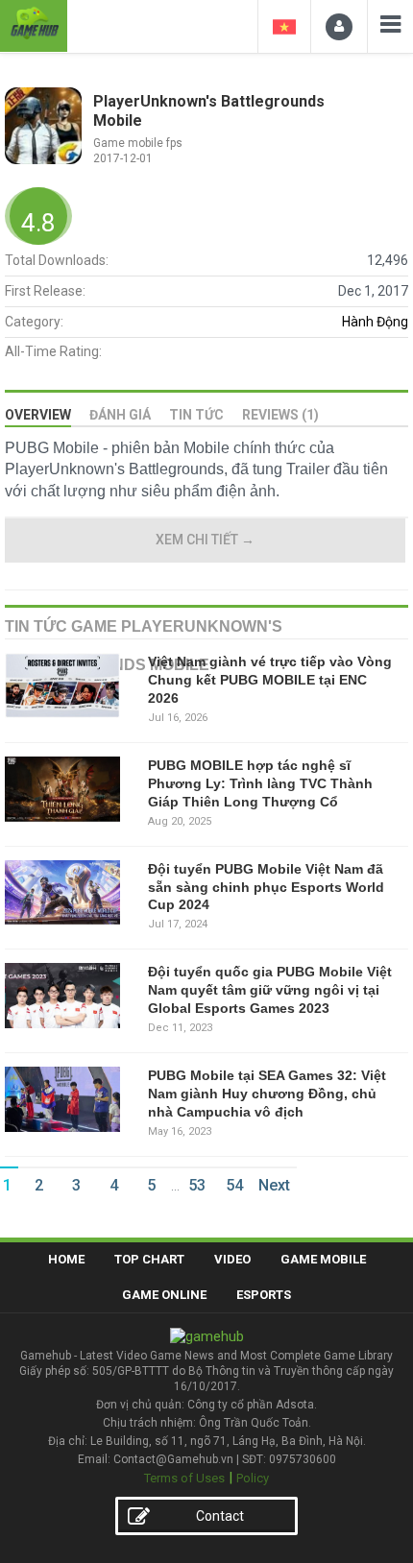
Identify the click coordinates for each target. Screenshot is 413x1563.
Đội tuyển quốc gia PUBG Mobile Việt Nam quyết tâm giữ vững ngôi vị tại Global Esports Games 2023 (270, 990)
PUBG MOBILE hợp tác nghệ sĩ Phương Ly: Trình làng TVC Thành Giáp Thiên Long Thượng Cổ (260, 783)
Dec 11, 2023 (180, 1028)
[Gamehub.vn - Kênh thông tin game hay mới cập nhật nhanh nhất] (33, 23)
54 (234, 1185)
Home (66, 1259)
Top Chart (149, 1259)
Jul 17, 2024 (177, 924)
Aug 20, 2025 (179, 821)
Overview (38, 414)
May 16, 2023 (179, 1131)
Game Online (164, 1294)
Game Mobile (323, 1259)
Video (232, 1259)
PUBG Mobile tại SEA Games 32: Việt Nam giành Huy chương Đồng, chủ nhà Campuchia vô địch (267, 1093)
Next (274, 1185)
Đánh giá (120, 414)
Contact (220, 1516)
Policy (252, 1478)
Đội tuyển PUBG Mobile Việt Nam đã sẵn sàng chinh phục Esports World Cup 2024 (266, 887)
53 (197, 1185)
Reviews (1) (280, 414)
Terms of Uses (184, 1478)
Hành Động (375, 321)
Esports (263, 1294)
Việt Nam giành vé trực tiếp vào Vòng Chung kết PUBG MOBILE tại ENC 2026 (270, 680)
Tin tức (196, 414)
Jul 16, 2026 (177, 717)
